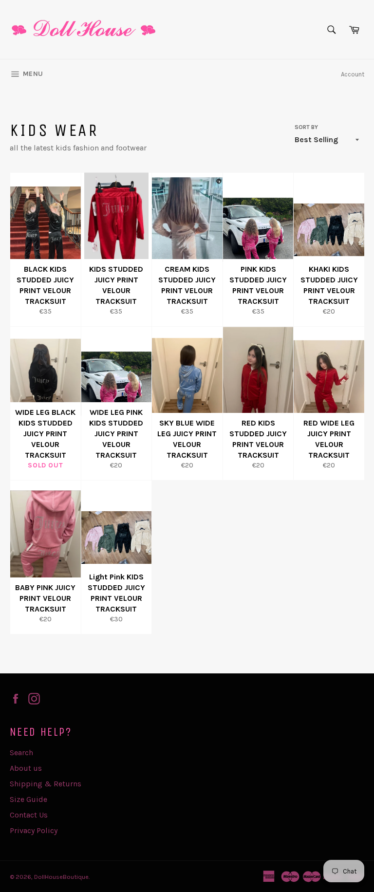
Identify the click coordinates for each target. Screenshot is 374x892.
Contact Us (29, 814)
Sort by (306, 127)
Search (21, 752)
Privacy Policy (33, 830)
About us (26, 768)
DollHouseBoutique (61, 876)
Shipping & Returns (45, 783)
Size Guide (28, 799)
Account (352, 74)
